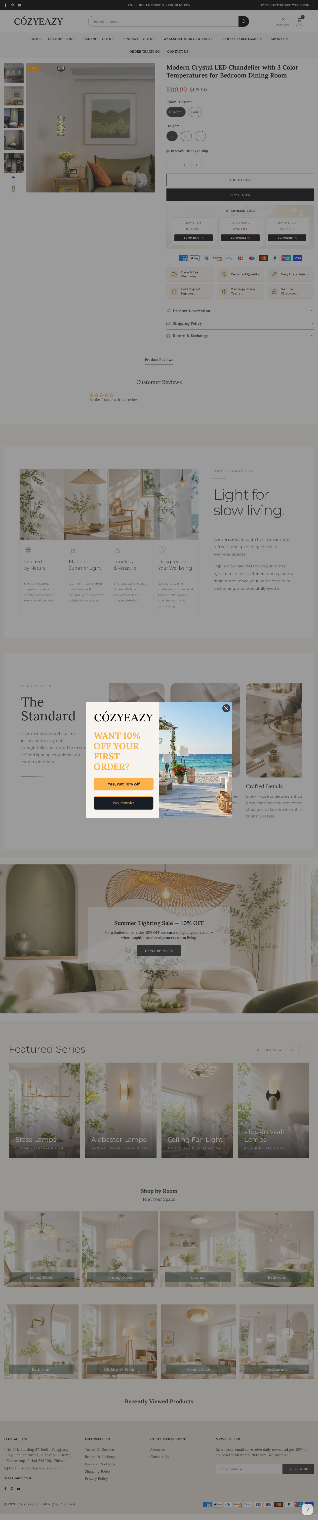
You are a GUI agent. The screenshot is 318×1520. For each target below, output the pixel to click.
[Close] (226, 708)
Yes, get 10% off (124, 784)
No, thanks (123, 803)
